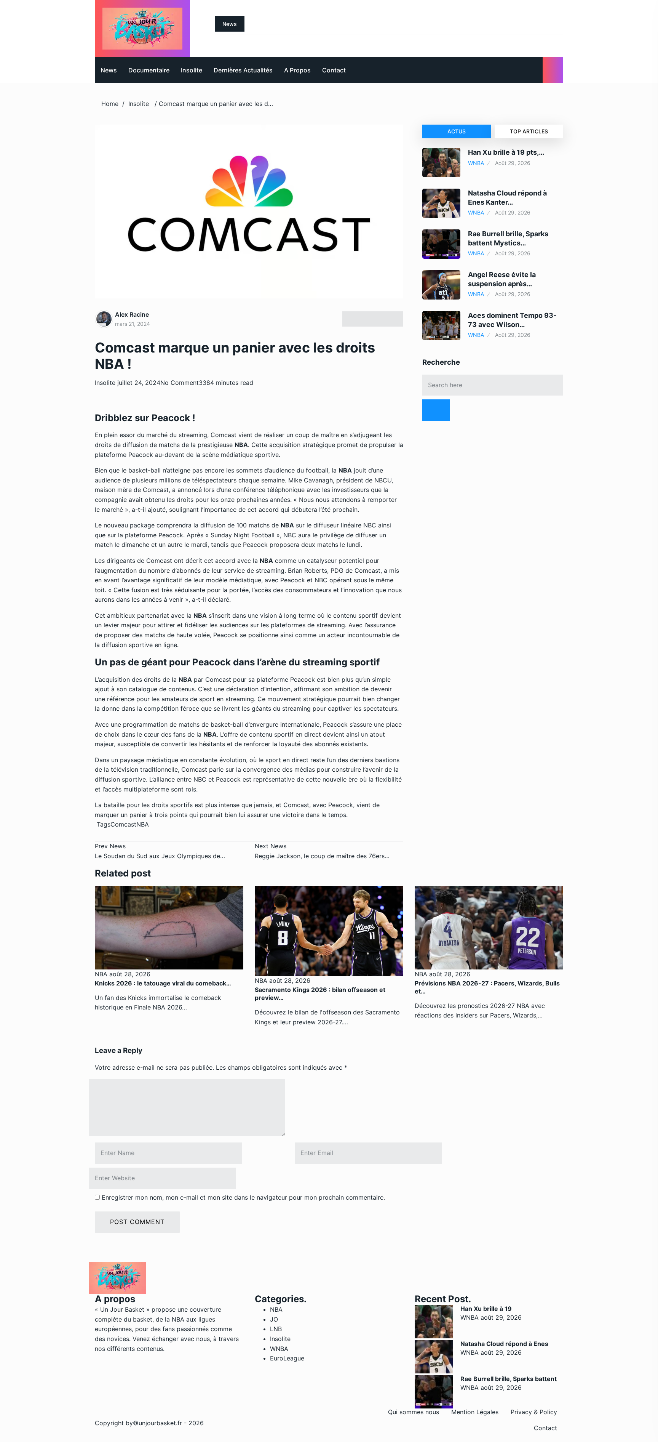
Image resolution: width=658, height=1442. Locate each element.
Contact (334, 70)
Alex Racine (132, 314)
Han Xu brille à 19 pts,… (506, 152)
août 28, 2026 (128, 974)
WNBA (476, 163)
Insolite (191, 70)
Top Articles (529, 131)
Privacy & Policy (534, 1412)
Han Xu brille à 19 (486, 1308)
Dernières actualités (243, 70)
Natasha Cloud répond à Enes (504, 1343)
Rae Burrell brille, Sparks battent (508, 1379)
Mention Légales (474, 1412)
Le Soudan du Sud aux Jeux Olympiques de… (160, 851)
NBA (142, 824)
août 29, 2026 (501, 1317)
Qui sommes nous (413, 1412)
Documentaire (148, 70)
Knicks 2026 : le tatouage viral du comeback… (163, 983)
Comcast (123, 824)
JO (274, 1319)
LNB (276, 1329)
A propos (297, 70)
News (109, 70)
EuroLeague (287, 1358)
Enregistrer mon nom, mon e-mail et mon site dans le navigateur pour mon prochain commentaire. (243, 1197)
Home (109, 103)
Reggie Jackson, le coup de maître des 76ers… (322, 851)
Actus (456, 131)
